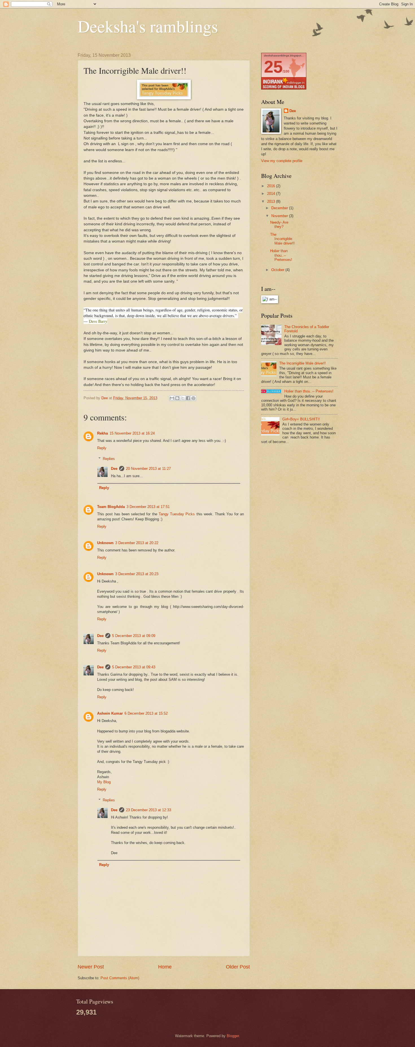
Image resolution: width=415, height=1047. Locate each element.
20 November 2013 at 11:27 (148, 468)
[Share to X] (182, 398)
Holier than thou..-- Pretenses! (281, 255)
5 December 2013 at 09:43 (133, 667)
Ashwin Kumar (110, 713)
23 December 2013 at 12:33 (148, 810)
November (280, 216)
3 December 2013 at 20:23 (136, 574)
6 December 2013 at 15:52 (146, 713)
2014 (271, 193)
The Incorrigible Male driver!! (282, 238)
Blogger (233, 1036)
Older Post (238, 967)
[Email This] (172, 398)
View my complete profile (281, 161)
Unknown (105, 543)
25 (273, 66)
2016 (271, 186)
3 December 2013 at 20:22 (136, 543)
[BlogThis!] (177, 398)
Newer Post (91, 967)
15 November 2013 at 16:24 (132, 433)
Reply (101, 448)
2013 (271, 201)
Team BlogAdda (111, 507)
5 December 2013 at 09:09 (133, 636)
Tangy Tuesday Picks (177, 514)
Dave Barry (98, 321)
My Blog (104, 782)
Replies (109, 459)
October (278, 270)
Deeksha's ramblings (148, 26)
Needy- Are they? (279, 224)
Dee (114, 468)
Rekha (102, 433)
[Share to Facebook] (188, 398)
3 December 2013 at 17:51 (148, 507)
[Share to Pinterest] (193, 398)
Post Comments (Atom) (120, 978)
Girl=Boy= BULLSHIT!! (301, 419)
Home (165, 967)
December (280, 208)
